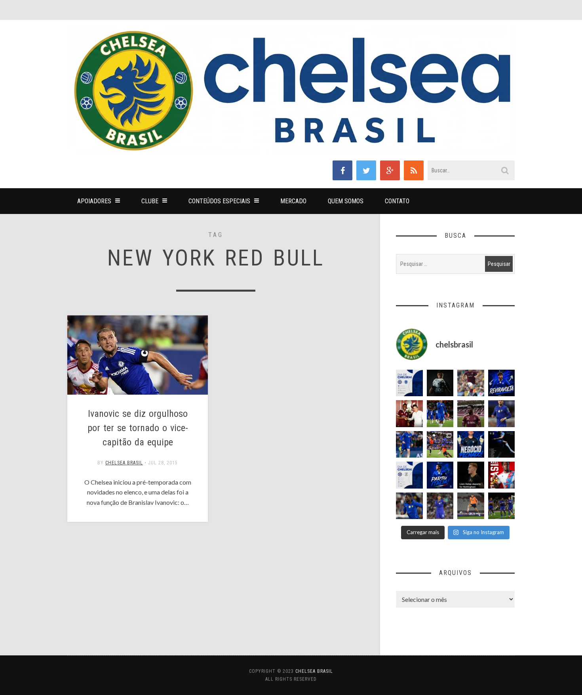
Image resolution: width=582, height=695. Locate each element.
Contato (397, 201)
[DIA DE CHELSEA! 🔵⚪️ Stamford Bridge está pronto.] (409, 475)
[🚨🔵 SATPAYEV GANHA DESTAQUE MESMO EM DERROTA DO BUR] (470, 383)
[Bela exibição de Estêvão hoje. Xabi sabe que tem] (440, 413)
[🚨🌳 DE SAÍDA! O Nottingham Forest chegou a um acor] (470, 506)
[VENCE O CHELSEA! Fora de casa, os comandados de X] (501, 506)
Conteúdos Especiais (219, 201)
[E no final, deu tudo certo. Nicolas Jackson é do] (409, 413)
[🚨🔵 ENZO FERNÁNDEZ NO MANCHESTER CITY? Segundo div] (440, 506)
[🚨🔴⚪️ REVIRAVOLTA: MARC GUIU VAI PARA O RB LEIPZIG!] (501, 383)
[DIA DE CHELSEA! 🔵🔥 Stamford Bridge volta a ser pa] (409, 383)
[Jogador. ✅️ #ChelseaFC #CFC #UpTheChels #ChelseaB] (409, 444)
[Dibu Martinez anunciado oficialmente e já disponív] (440, 383)
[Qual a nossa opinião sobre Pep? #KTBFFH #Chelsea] (501, 413)
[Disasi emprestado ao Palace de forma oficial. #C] (501, 475)
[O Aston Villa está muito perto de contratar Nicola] (409, 506)
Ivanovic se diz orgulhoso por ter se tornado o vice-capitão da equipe (137, 428)
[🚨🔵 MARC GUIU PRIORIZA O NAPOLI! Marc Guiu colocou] (440, 475)
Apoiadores (94, 201)
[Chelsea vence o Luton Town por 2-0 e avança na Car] (440, 444)
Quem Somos (345, 201)
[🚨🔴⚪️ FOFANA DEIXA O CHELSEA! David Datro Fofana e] (470, 413)
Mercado (293, 201)
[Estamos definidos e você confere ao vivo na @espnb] (501, 444)
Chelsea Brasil (124, 463)
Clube (149, 201)
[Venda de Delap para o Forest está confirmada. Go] (470, 475)
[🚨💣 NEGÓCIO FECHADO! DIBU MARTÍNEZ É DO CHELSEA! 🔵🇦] (470, 444)
